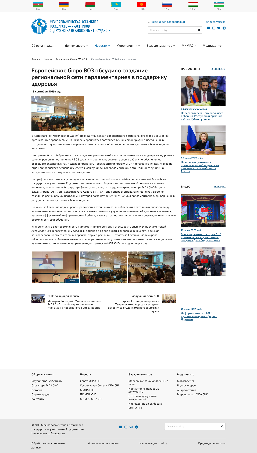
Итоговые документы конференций (142, 397)
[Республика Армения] (64, 4)
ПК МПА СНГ (88, 394)
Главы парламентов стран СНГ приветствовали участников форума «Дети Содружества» (201, 237)
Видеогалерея (186, 385)
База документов (159, 45)
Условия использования (103, 443)
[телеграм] (224, 28)
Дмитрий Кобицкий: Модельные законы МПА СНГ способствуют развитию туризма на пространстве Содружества (74, 304)
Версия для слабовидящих (168, 21)
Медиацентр (212, 45)
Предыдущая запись (64, 295)
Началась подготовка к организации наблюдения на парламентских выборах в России (200, 166)
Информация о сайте (153, 443)
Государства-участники (46, 380)
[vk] (218, 28)
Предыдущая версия (212, 443)
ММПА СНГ (87, 389)
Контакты (37, 398)
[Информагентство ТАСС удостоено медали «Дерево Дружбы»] (203, 261)
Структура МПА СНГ (44, 385)
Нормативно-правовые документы (143, 390)
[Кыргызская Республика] (141, 4)
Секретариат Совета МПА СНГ (71, 59)
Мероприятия (126, 45)
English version (216, 21)
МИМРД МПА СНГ (91, 398)
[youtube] (213, 28)
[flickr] (208, 28)
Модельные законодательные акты (148, 382)
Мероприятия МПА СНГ (192, 394)
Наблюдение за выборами (145, 403)
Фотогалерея (186, 380)
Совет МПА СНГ (90, 380)
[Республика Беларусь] (90, 4)
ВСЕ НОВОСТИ (218, 68)
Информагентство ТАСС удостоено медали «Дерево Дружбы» (199, 316)
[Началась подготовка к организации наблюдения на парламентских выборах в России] (203, 139)
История (36, 389)
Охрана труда (40, 394)
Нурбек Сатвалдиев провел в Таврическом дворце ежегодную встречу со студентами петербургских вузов (133, 306)
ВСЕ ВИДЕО (220, 186)
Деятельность (75, 45)
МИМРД (187, 45)
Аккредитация (186, 389)
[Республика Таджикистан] (193, 4)
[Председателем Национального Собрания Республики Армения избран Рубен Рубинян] (203, 90)
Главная (35, 59)
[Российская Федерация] (167, 4)
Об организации (43, 45)
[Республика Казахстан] (116, 4)
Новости (101, 45)
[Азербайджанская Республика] (38, 4)
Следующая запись (144, 295)
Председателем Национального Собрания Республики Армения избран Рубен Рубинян (202, 116)
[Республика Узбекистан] (219, 4)
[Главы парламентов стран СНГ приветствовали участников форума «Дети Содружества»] (203, 210)
